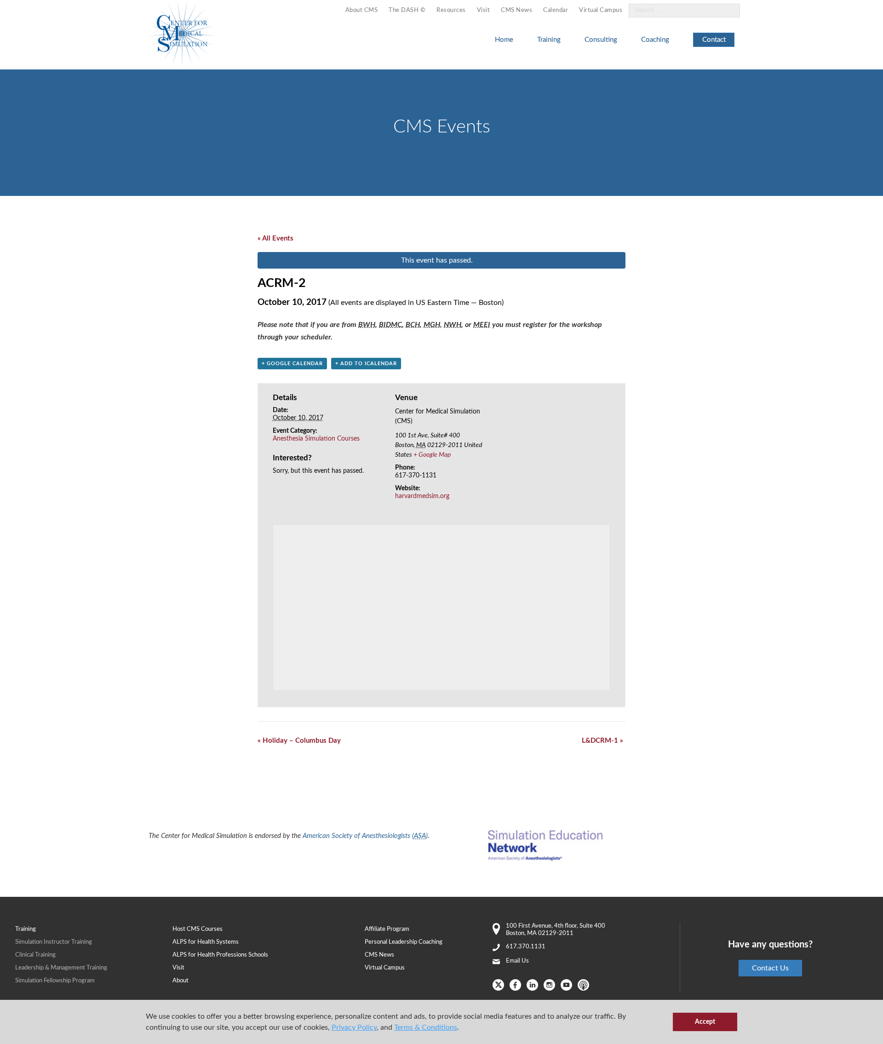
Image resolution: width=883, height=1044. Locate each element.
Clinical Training (35, 955)
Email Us (517, 961)
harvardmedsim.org (422, 496)
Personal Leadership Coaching (403, 942)
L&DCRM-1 (602, 740)
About (180, 981)
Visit (483, 10)
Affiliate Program (387, 929)
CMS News (516, 10)
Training (549, 39)
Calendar (555, 10)
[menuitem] (362, 11)
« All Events (275, 238)
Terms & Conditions (425, 1027)
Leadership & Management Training (61, 968)
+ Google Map (432, 455)
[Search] (727, 11)
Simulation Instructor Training (53, 942)
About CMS (361, 10)
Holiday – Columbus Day (299, 740)
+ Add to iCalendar (366, 363)
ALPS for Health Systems (205, 942)
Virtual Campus (600, 10)
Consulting (601, 39)
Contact (714, 39)
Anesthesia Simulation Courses (316, 439)
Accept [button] (705, 1021)
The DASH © (407, 10)
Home (504, 39)
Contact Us (770, 968)
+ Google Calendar (292, 363)
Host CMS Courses (197, 929)
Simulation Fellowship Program (55, 981)
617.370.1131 (525, 947)
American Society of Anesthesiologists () (365, 835)
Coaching (655, 39)
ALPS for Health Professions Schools (220, 955)
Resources (451, 10)
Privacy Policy (354, 1027)
